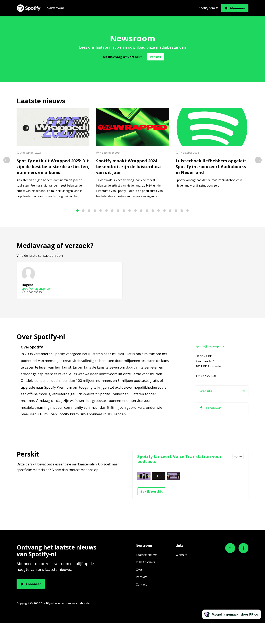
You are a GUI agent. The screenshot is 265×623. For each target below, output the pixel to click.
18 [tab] (176, 210)
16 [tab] (164, 210)
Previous (6, 160)
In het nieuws (145, 562)
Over (139, 569)
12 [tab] (141, 210)
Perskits (142, 577)
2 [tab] (83, 210)
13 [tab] (147, 210)
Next (258, 160)
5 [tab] (100, 210)
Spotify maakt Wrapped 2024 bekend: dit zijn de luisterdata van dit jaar (128, 166)
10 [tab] (129, 210)
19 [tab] (182, 210)
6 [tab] (106, 210)
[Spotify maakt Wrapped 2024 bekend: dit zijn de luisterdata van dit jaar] (132, 127)
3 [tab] (89, 210)
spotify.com (207, 8)
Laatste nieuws (147, 555)
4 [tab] (95, 210)
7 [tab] (112, 210)
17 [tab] (170, 210)
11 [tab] (135, 210)
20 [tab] (187, 210)
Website (206, 391)
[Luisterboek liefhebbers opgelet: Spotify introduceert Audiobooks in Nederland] (212, 127)
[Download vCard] (115, 269)
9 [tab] (124, 210)
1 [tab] (77, 210)
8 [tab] (118, 210)
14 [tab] (153, 210)
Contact (141, 584)
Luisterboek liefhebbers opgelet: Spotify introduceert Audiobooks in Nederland (211, 166)
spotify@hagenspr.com (37, 288)
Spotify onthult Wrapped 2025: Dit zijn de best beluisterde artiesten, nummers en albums (53, 166)
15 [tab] (158, 210)
